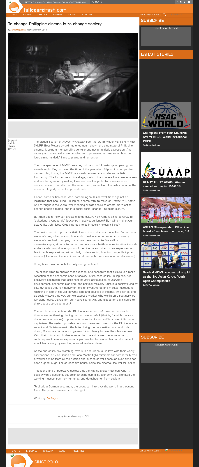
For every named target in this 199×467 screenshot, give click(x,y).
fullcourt (34, 10)
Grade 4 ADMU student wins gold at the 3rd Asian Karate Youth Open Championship (166, 277)
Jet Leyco (52, 398)
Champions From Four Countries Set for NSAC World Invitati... (60, 2)
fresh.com (55, 10)
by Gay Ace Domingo (151, 285)
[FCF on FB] (177, 3)
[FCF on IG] (180, 3)
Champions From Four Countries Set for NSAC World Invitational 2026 (165, 137)
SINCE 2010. (47, 462)
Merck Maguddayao (18, 30)
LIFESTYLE (42, 15)
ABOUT (71, 15)
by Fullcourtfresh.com (151, 145)
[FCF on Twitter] (184, 3)
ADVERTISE (86, 15)
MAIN (14, 15)
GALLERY (57, 15)
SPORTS (27, 15)
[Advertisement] (73, 129)
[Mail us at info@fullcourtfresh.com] (189, 3)
